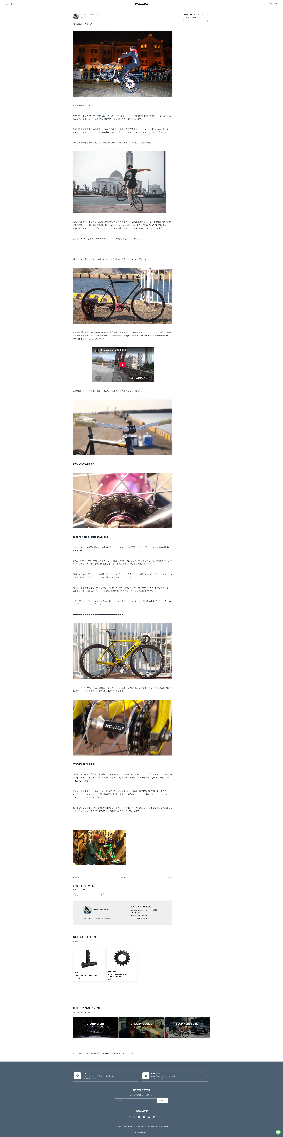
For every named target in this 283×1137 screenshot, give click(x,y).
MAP (155, 910)
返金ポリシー (128, 1126)
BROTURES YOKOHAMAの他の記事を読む (97, 918)
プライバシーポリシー (142, 1126)
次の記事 (169, 878)
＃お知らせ (84, 889)
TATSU (83, 18)
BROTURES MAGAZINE (87, 1053)
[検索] (102, 895)
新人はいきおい (128, 1053)
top (74, 1053)
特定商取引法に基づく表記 (159, 1126)
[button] (6, 4)
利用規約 (118, 1126)
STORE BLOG (104, 1053)
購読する (162, 1100)
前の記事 (76, 878)
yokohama (116, 1053)
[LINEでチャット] (278, 1132)
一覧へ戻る (122, 878)
